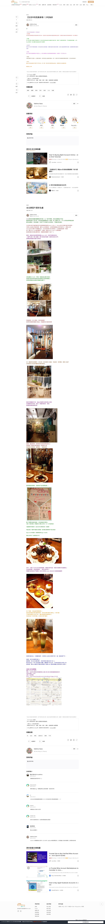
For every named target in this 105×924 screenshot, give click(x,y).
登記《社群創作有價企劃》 (42, 76)
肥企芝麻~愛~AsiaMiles (36, 774)
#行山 (63, 906)
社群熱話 (24, 4)
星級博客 (49, 4)
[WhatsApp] (16, 96)
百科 (40, 90)
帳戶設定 (49, 908)
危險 (45, 90)
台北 (31, 735)
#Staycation (78, 906)
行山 (87, 4)
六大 (49, 90)
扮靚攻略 (51, 80)
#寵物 (59, 906)
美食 (64, 4)
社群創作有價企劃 (15, 4)
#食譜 (69, 906)
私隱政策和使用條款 (37, 921)
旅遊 (68, 4)
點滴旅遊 (32, 826)
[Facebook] (16, 93)
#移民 (82, 906)
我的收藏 (49, 910)
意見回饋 (37, 914)
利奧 (52, 125)
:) (30, 795)
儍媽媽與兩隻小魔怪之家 (30, 125)
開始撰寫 (91, 2)
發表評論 (30, 138)
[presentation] (26, 120)
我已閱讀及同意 (86, 922)
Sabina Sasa (33, 24)
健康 (32, 90)
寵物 (84, 4)
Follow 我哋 (52, 82)
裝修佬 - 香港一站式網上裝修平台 (63, 125)
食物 (36, 90)
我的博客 (49, 914)
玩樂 (74, 4)
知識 (53, 90)
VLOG (60, 4)
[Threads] (16, 100)
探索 (40, 4)
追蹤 (76, 25)
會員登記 (85, 2)
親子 (77, 4)
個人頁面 (49, 906)
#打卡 (66, 906)
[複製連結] (16, 103)
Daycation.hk (74, 125)
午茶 (50, 735)
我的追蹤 (49, 912)
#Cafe (72, 906)
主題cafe (40, 735)
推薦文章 (44, 4)
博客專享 (55, 4)
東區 (35, 735)
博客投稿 (37, 916)
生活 (81, 4)
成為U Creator (32, 4)
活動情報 (56, 80)
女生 (71, 4)
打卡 (34, 80)
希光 (41, 125)
